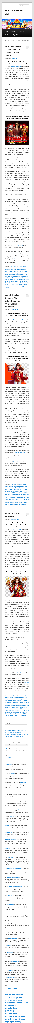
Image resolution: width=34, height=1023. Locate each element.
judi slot (16, 259)
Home (6, 31)
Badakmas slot (8, 832)
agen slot (7, 481)
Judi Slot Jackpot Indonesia (13, 515)
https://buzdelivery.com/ (16, 809)
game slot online (11, 1013)
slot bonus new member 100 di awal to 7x (17, 283)
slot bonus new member (14, 276)
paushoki (9, 764)
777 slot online (11, 988)
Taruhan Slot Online (18, 245)
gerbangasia (10, 904)
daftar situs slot (8, 1000)
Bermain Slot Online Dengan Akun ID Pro (16, 734)
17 (6, 752)
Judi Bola (13, 31)
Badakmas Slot (15, 961)
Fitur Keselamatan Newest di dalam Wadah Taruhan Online (13, 51)
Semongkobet (10, 977)
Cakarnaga (23, 782)
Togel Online (16, 35)
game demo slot (11, 1002)
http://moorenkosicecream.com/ (15, 868)
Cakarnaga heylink (13, 938)
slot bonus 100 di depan (13, 273)
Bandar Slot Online (16, 66)
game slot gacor (11, 1010)
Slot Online (7, 35)
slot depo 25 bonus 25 (10, 284)
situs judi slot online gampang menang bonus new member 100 (15, 270)
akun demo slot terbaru (11, 991)
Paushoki (12, 773)
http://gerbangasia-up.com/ (14, 877)
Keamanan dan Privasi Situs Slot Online (16, 738)
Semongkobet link (20, 452)
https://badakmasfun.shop (15, 886)
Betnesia (7, 825)
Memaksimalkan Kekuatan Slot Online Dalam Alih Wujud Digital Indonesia (13, 301)
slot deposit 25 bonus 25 (14, 286)
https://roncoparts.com (10, 839)
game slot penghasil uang (15, 1016)
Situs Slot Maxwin (16, 529)
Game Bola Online (21, 672)
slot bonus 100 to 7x (11, 274)
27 (16, 754)
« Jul (9, 757)
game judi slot (22, 1002)
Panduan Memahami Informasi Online (15, 730)
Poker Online (21, 31)
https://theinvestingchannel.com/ (17, 800)
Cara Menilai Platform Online (13, 732)
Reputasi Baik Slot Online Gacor (14, 736)
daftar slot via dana (17, 1000)
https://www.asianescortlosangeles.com (15, 922)
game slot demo (11, 1008)
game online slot (11, 1005)
